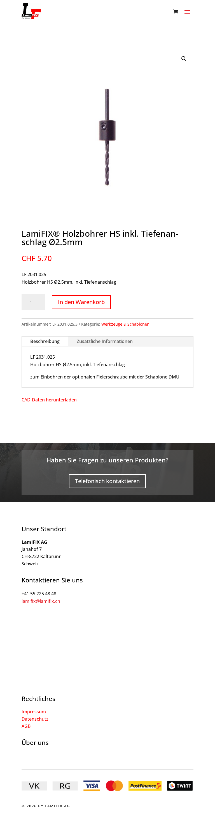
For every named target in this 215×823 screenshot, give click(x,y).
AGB (26, 726)
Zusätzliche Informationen (105, 341)
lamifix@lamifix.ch (41, 601)
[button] (184, 59)
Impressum (34, 712)
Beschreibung (45, 341)
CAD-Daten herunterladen (49, 400)
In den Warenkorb (81, 302)
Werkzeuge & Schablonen (125, 324)
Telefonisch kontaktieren (107, 481)
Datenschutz (35, 719)
